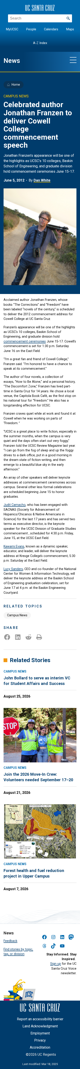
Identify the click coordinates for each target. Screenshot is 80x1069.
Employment (40, 1033)
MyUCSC (12, 29)
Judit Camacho (15, 504)
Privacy (40, 1040)
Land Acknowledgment (40, 1026)
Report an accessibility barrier (40, 1019)
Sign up (55, 963)
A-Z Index (40, 43)
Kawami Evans (14, 546)
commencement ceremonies (25, 341)
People (31, 29)
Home (16, 84)
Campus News (17, 615)
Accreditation (40, 1047)
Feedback (10, 941)
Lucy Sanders (13, 569)
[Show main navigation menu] (73, 60)
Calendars (51, 29)
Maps (70, 29)
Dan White (42, 180)
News (12, 60)
